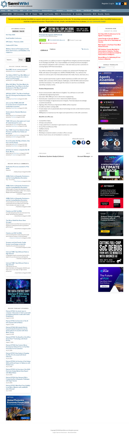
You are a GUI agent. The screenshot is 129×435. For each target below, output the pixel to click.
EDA (21, 10)
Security (70, 10)
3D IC (94, 14)
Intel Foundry (48, 14)
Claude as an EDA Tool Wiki (14, 211)
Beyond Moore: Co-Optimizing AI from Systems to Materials (109, 58)
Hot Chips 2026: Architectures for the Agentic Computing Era (109, 34)
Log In (111, 4)
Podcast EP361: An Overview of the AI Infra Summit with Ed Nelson (17, 321)
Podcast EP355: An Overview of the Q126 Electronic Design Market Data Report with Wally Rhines (18, 371)
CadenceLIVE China (12, 45)
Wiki (9, 10)
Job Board (87, 10)
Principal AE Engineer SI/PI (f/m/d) (50, 35)
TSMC (41, 14)
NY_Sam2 (13, 155)
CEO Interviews (19, 14)
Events (107, 14)
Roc (12, 80)
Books (79, 10)
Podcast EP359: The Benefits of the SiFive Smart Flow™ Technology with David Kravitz (18, 338)
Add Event (15, 31)
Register (105, 4)
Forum (15, 10)
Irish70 (15, 124)
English (102, 67)
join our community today (96, 21)
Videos (103, 10)
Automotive (87, 14)
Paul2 (14, 115)
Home (3, 10)
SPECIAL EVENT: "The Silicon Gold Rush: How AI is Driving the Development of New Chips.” (18, 95)
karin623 (13, 137)
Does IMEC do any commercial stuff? (16, 69)
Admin (42, 36)
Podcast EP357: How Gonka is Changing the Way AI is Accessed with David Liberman (17, 355)
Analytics (60, 10)
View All (22, 31)
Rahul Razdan (17, 181)
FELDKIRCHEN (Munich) (57, 40)
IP (27, 10)
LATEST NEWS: (7, 14)
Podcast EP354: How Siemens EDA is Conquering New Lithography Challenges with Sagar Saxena (17, 379)
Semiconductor (47, 10)
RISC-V (57, 14)
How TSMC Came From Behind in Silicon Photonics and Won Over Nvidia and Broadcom (17, 131)
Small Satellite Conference (13, 38)
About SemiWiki (72, 432)
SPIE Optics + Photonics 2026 (14, 42)
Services (35, 10)
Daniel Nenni (14, 99)
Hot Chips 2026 (10, 35)
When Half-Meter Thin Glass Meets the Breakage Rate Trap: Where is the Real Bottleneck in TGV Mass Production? (17, 86)
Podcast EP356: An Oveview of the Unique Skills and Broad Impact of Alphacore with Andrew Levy (18, 363)
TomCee (13, 117)
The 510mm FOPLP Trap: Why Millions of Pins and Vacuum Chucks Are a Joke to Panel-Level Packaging (17, 76)
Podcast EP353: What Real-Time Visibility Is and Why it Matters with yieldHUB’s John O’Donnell (18, 387)
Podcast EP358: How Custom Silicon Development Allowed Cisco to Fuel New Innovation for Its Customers (17, 346)
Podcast (96, 10)
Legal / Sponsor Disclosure (60, 432)
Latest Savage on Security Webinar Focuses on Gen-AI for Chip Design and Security (109, 40)
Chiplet (34, 14)
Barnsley (13, 71)
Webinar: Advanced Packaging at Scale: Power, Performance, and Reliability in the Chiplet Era (18, 50)
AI (73, 14)
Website (86, 49)
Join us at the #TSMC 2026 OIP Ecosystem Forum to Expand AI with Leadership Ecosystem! (16, 104)
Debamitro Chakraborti (15, 238)
